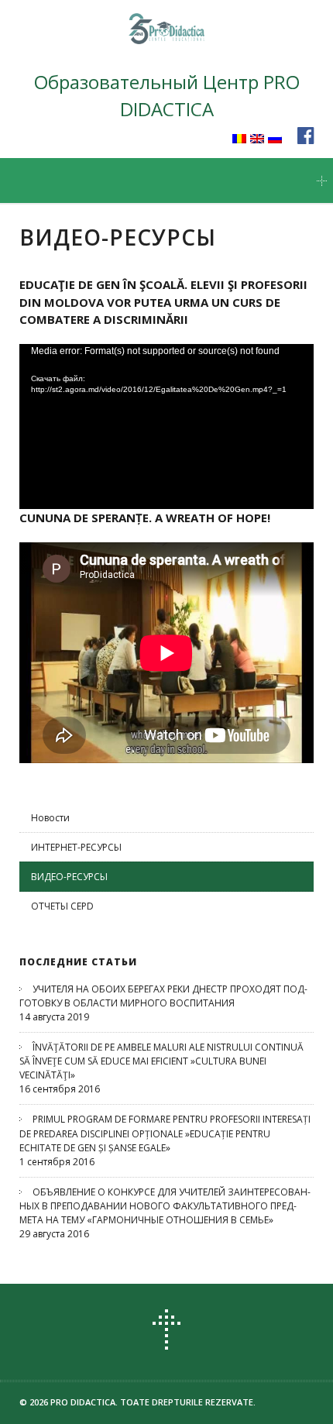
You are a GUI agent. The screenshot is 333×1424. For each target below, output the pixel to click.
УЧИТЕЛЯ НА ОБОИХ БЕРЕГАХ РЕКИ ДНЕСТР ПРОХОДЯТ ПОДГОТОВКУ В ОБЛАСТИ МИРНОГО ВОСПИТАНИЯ (163, 996)
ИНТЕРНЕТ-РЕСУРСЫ (76, 847)
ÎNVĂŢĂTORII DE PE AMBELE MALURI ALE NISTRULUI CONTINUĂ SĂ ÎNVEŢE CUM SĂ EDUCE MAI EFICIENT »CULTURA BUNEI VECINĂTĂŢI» (161, 1061)
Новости (50, 817)
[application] (166, 427)
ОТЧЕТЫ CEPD (62, 906)
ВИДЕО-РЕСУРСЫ (69, 876)
